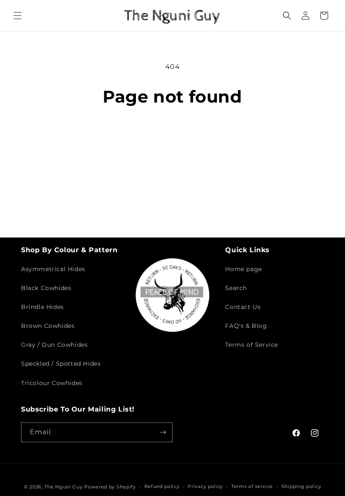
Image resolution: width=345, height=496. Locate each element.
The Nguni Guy (63, 487)
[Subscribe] (163, 432)
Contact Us (242, 307)
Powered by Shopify (110, 487)
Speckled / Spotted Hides (61, 363)
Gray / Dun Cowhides (54, 344)
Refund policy (162, 486)
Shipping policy (301, 486)
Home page (243, 269)
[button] (17, 15)
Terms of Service (251, 344)
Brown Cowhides (47, 326)
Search (236, 288)
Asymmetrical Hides (53, 269)
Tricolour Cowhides (51, 383)
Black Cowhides (46, 288)
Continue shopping (172, 134)
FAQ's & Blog (246, 326)
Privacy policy (205, 486)
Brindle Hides (42, 307)
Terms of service (252, 486)
